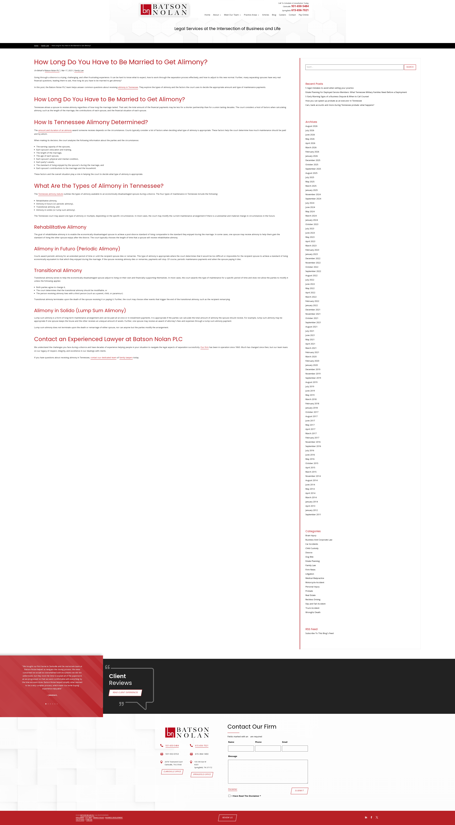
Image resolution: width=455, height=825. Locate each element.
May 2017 (310, 425)
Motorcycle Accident (314, 582)
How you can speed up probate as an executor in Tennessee (333, 101)
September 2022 (313, 271)
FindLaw (89, 820)
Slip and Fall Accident (315, 604)
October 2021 (311, 318)
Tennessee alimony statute (50, 194)
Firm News (310, 570)
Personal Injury (312, 587)
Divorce (308, 553)
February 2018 (312, 404)
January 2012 (311, 510)
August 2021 (311, 327)
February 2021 (312, 352)
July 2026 (309, 130)
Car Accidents (311, 544)
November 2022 (313, 263)
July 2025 (309, 177)
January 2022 (311, 305)
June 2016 (310, 455)
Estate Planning (312, 561)
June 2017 (310, 421)
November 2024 (313, 194)
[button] (12, 688)
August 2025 (311, 173)
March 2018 (311, 399)
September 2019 (313, 378)
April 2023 (310, 241)
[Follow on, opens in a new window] (377, 817)
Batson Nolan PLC (52, 70)
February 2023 (312, 250)
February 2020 (312, 361)
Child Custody (311, 548)
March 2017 (311, 433)
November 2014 (313, 476)
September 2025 (313, 169)
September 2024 (313, 199)
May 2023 (310, 237)
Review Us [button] (227, 818)
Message (232, 756)
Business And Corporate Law (318, 540)
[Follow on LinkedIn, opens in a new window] (366, 817)
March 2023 (311, 246)
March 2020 (311, 357)
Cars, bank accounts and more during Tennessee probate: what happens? (339, 105)
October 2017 (311, 412)
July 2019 (309, 386)
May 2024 (310, 212)
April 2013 (310, 506)
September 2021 (313, 322)
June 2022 (310, 284)
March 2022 (311, 297)
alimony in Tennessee (128, 87)
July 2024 (309, 203)
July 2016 (309, 451)
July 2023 (309, 229)
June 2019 (310, 391)
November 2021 (313, 314)
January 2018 (311, 408)
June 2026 (310, 135)
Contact (292, 15)
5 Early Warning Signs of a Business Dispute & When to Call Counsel (337, 97)
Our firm (204, 347)
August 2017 (311, 416)
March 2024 (311, 216)
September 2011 (313, 515)
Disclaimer (232, 789)
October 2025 (311, 165)
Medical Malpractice (314, 578)
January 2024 (311, 220)
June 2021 (310, 335)
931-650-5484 (300, 6)
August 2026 (311, 126)
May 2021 (310, 340)
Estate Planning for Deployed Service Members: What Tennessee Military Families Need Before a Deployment (356, 92)
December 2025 (312, 160)
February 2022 (312, 301)
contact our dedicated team (103, 358)
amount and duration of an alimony (55, 130)
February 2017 (312, 438)
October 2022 (311, 267)
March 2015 (311, 472)
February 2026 (312, 152)
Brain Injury (310, 536)
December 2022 (312, 258)
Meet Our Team (231, 15)
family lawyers (126, 358)
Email (285, 742)
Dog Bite (309, 557)
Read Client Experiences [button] (125, 692)
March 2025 (311, 186)
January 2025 (311, 190)
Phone (258, 742)
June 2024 (310, 207)
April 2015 (310, 468)
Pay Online (304, 15)
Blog (274, 15)
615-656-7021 (300, 10)
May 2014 (310, 489)
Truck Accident (312, 608)
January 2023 (311, 254)
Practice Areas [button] (250, 15)
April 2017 (310, 429)
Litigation (309, 574)
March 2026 (311, 147)
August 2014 (311, 480)
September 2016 (313, 446)
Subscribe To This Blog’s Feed (319, 633)
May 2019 (310, 395)
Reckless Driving (312, 600)
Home (207, 15)
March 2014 (311, 497)
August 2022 (311, 276)
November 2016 (313, 442)
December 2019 (312, 369)
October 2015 (311, 463)
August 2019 (311, 382)
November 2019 (313, 374)
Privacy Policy (98, 818)
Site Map (88, 818)
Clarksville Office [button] (172, 771)
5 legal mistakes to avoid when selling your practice (329, 88)
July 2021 (309, 331)
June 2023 (310, 233)
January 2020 (311, 365)
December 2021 (312, 310)
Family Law (79, 70)
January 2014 (311, 502)
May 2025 (310, 182)
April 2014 (310, 493)
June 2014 (310, 485)
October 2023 (311, 224)
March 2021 (311, 348)
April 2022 (310, 293)
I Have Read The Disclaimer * (246, 796)
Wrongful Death (312, 612)
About (216, 15)
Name (231, 742)
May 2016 (310, 459)
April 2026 (310, 143)
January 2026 (311, 156)
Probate (309, 591)
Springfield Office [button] (202, 774)
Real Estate (310, 595)
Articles (265, 15)
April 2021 (310, 344)
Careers (282, 15)
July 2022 (309, 280)
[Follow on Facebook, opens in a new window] (371, 817)
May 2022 (310, 288)
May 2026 (310, 139)
